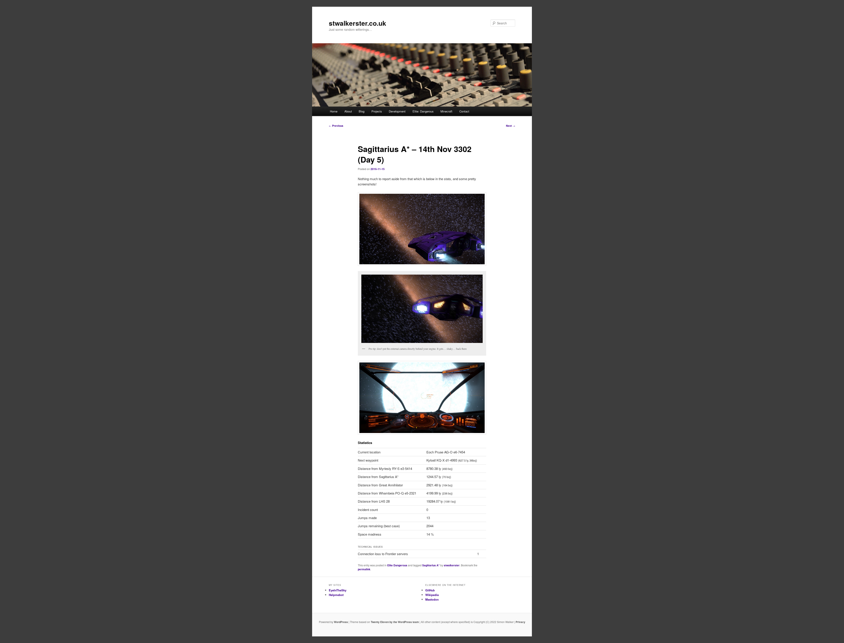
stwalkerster (452, 565)
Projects (376, 111)
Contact (464, 111)
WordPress (341, 622)
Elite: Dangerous (423, 111)
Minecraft (446, 111)
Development (397, 111)
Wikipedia (432, 595)
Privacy (520, 622)
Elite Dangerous (397, 565)
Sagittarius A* (431, 565)
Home (333, 111)
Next (510, 126)
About (348, 111)
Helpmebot (336, 595)
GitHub (430, 590)
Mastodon (432, 599)
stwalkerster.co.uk (357, 23)
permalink (364, 569)
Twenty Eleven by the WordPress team (395, 622)
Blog (361, 111)
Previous (336, 126)
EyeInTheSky (337, 590)
